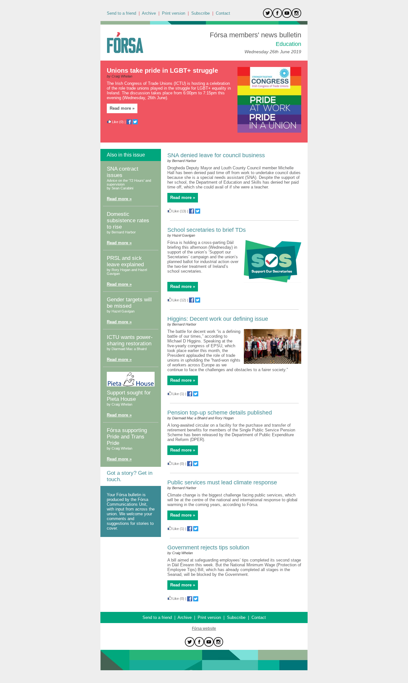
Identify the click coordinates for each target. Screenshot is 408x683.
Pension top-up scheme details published (219, 412)
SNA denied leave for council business (216, 155)
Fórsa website (204, 628)
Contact (223, 13)
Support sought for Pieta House (129, 396)
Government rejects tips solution (208, 547)
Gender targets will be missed (129, 303)
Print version (173, 13)
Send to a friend (121, 13)
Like (115, 122)
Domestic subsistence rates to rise (128, 220)
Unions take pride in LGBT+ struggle (162, 70)
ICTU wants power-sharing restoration (130, 340)
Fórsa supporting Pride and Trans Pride (127, 436)
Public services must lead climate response (222, 482)
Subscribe (200, 13)
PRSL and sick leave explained (125, 261)
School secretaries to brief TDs (206, 230)
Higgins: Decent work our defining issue (217, 319)
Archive (149, 13)
